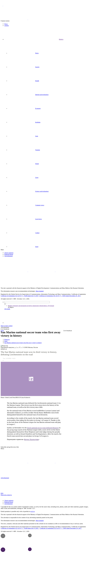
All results (7, 309)
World (37, 163)
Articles (6, 25)
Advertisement (8, 256)
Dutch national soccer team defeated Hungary (43, 428)
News (6, 24)
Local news (38, 219)
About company (8, 252)
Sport (36, 246)
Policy (37, 53)
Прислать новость (6, 495)
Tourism (37, 150)
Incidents (37, 122)
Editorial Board (8, 254)
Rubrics (61, 39)
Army (36, 177)
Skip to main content (6, 326)
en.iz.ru (32, 511)
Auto (36, 136)
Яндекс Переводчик (31, 439)
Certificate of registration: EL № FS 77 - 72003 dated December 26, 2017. (60, 296)
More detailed (40, 291)
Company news (39, 205)
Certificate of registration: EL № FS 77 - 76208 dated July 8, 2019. (20, 528)
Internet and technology (42, 94)
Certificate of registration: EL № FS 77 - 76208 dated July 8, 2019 (19, 296)
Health (37, 81)
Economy (38, 108)
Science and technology (42, 191)
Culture (37, 233)
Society (37, 67)
